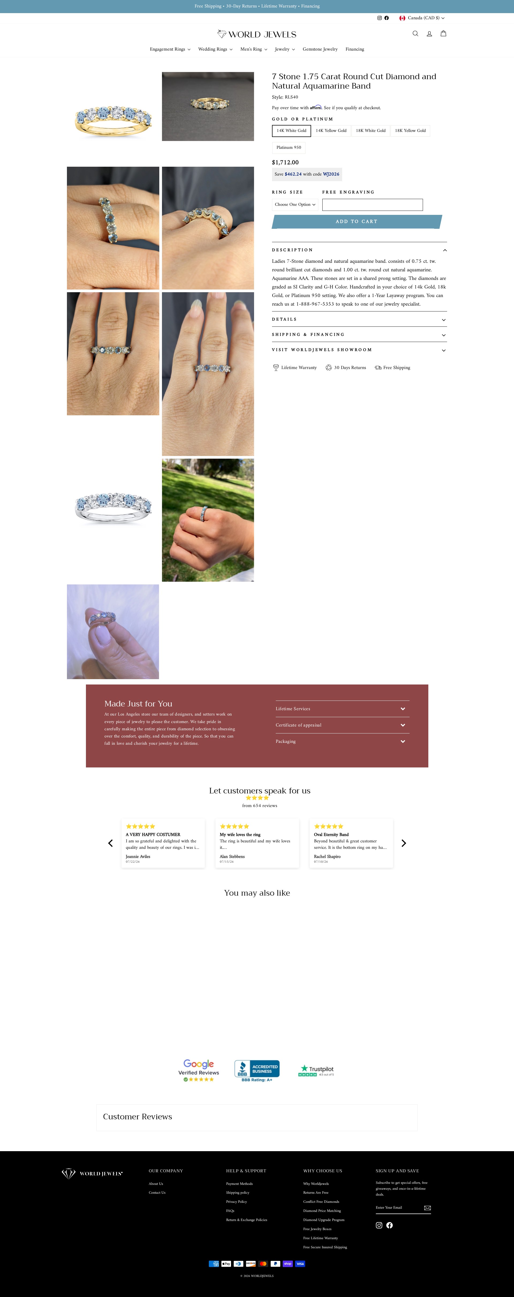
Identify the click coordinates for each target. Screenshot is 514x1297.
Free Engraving (348, 192)
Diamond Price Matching (322, 1211)
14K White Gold (292, 131)
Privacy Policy (236, 1202)
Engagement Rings (168, 49)
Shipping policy (237, 1192)
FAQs (230, 1211)
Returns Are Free (315, 1192)
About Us (156, 1184)
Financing (355, 49)
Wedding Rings (213, 49)
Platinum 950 (289, 148)
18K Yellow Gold (410, 131)
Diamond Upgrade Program (324, 1220)
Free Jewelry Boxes (317, 1229)
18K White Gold (371, 131)
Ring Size (288, 192)
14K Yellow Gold (331, 131)
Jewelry (283, 49)
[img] (259, 798)
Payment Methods (239, 1184)
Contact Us (157, 1192)
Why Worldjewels (316, 1184)
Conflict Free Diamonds (321, 1202)
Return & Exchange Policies (246, 1220)
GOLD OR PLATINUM (303, 119)
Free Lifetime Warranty (320, 1238)
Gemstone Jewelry (320, 49)
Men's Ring (251, 49)
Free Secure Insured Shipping (325, 1247)
